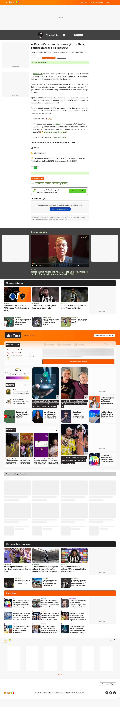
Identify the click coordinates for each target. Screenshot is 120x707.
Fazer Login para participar (60, 209)
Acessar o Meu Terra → (30, 335)
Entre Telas (72, 598)
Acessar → (27, 385)
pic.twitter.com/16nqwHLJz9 (55, 132)
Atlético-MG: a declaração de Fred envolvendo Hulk (44, 306)
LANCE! (48, 183)
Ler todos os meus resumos (78, 362)
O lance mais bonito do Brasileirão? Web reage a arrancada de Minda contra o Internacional (79, 582)
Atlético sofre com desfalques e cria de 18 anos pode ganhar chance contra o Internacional (45, 569)
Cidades (71, 611)
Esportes (55, 183)
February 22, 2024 (59, 137)
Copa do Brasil (47, 317)
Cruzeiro (6, 303)
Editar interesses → (109, 344)
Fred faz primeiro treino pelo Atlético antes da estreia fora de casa (17, 569)
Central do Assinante (96, 2)
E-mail (108, 2)
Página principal (14, 2)
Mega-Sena (16, 611)
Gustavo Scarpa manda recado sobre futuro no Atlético (73, 306)
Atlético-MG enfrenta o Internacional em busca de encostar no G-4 (22, 582)
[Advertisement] (102, 322)
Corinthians (18, 317)
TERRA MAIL (84, 2)
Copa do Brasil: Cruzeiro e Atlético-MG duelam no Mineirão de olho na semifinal (51, 321)
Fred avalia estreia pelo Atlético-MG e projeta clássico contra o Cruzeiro (73, 569)
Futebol (64, 183)
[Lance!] (35, 167)
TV (13, 598)
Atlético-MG (53, 34)
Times (77, 35)
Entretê (43, 624)
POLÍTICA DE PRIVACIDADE (76, 693)
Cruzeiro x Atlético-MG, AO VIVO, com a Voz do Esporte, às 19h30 (17, 308)
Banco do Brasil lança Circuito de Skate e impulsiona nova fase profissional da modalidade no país (50, 582)
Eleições (43, 611)
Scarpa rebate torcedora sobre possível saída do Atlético (79, 321)
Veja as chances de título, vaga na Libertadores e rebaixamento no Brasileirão (23, 321)
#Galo (57, 124)
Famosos (15, 624)
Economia (43, 598)
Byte (70, 624)
